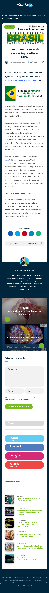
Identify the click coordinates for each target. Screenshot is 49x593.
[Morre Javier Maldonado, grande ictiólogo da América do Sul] (9, 558)
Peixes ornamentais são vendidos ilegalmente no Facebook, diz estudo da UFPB (29, 513)
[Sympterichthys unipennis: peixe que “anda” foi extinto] (9, 535)
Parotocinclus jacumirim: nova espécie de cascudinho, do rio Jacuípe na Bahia (28, 524)
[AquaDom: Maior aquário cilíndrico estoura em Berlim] (9, 499)
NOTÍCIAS (18, 16)
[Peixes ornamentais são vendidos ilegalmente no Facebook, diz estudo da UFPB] (9, 511)
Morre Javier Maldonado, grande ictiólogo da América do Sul (29, 559)
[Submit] (41, 423)
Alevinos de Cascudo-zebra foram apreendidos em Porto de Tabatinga (30, 547)
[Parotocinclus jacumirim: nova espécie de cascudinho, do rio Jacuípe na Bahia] (9, 523)
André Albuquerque (24, 270)
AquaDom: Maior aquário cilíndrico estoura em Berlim (29, 500)
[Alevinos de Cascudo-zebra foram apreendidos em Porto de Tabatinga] (9, 546)
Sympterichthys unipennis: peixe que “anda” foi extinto (29, 535)
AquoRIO (8, 160)
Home (10, 16)
